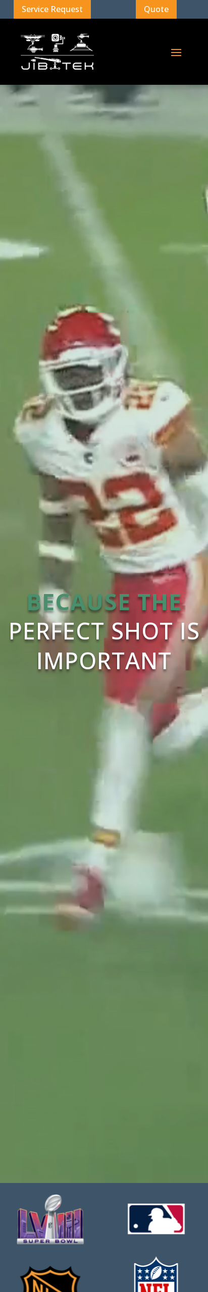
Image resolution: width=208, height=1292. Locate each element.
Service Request (52, 9)
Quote (156, 9)
